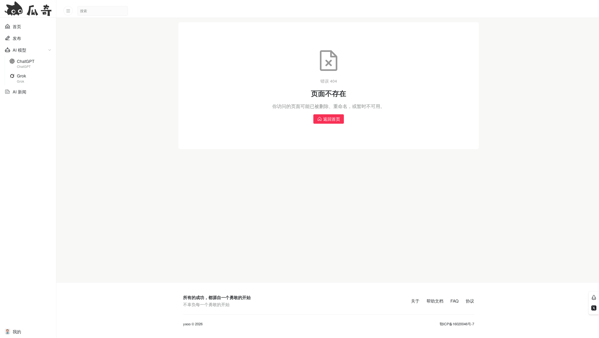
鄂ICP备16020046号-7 (457, 324)
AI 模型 (19, 50)
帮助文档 (434, 301)
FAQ (454, 301)
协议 (470, 301)
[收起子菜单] (49, 50)
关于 (415, 301)
